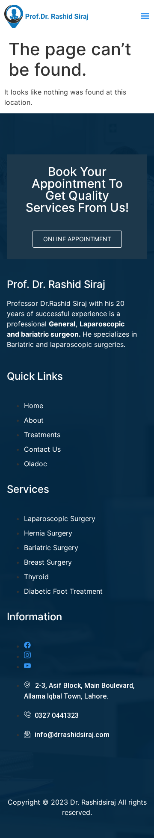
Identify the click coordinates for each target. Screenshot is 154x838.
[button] (145, 16)
